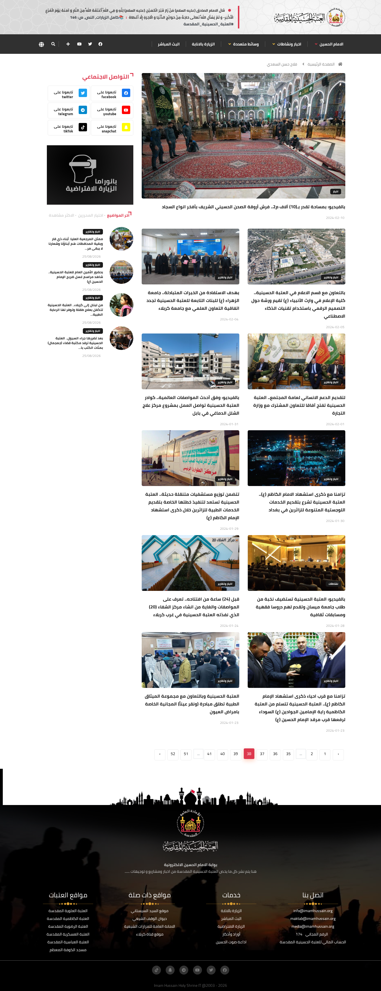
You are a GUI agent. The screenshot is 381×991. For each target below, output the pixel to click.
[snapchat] (170, 970)
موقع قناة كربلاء (149, 934)
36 (275, 753)
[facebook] (100, 44)
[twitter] (90, 44)
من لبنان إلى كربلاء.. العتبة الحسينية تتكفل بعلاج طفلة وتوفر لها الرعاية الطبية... (75, 310)
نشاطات (333, 583)
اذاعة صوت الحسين (231, 942)
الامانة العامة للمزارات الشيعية (149, 926)
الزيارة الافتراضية (231, 926)
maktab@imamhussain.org (313, 918)
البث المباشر (169, 44)
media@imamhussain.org (312, 926)
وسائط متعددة (245, 44)
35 (288, 753)
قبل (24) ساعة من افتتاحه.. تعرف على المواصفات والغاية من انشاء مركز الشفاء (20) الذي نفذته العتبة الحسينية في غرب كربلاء (194, 607)
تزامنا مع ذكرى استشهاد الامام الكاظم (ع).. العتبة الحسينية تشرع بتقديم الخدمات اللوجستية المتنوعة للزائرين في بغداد (302, 502)
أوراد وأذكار (231, 934)
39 (235, 753)
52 (173, 753)
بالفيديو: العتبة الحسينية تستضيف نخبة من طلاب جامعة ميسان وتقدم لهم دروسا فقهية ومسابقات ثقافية (300, 607)
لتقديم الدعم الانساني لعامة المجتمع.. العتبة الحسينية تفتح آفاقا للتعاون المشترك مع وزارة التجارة (299, 405)
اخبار (335, 191)
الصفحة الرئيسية (321, 64)
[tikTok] (156, 970)
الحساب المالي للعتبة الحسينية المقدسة (313, 942)
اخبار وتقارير (331, 277)
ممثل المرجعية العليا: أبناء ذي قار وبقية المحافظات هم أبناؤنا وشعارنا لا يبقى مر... (76, 244)
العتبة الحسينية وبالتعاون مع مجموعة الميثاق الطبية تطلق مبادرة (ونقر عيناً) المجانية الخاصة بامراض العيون (192, 704)
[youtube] (79, 44)
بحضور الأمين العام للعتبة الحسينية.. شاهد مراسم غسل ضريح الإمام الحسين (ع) (75, 277)
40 (222, 753)
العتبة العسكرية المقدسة (68, 934)
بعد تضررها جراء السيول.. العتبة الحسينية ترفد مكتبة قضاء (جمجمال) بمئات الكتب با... (75, 343)
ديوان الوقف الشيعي (149, 918)
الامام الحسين (331, 44)
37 (262, 753)
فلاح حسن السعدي (282, 64)
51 (186, 753)
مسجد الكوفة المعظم (68, 949)
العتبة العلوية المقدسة (68, 910)
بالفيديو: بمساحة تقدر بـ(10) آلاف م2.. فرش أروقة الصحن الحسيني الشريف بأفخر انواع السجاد (253, 206)
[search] (53, 44)
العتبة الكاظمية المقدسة (68, 918)
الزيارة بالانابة (203, 44)
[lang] (41, 44)
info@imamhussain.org (312, 910)
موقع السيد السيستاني (149, 910)
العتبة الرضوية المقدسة (68, 926)
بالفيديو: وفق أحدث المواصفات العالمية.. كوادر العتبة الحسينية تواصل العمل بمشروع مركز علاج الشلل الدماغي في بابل (191, 405)
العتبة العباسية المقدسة (68, 942)
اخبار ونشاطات (288, 44)
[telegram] (183, 970)
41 (209, 753)
